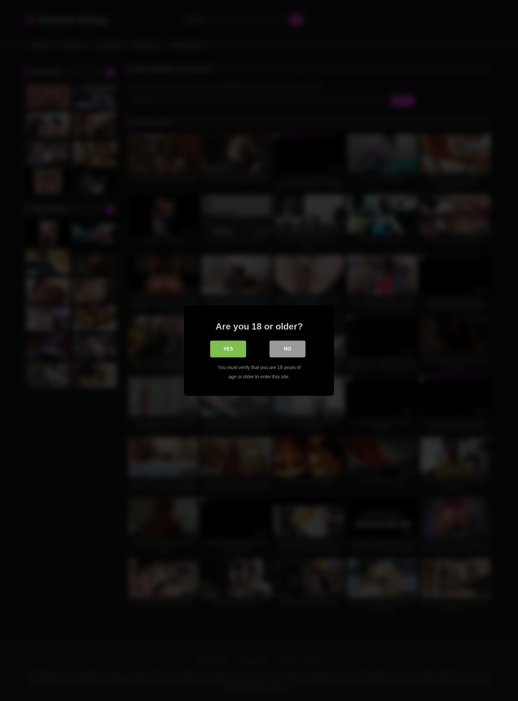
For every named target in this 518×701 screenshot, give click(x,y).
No (287, 348)
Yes (228, 348)
